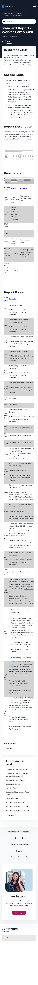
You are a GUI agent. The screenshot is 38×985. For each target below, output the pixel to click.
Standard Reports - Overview (16, 780)
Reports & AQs (20, 13)
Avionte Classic (7, 13)
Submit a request (19, 913)
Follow (9, 42)
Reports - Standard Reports (13, 15)
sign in (14, 938)
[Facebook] (11, 857)
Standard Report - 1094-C (15, 802)
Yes (15, 838)
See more (11, 815)
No (23, 838)
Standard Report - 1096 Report (17, 806)
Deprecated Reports (13, 784)
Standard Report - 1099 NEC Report (19, 810)
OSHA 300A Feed (12, 798)
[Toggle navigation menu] (34, 6)
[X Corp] (19, 857)
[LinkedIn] (26, 857)
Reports (9, 749)
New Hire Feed (11, 788)
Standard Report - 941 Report (17, 770)
